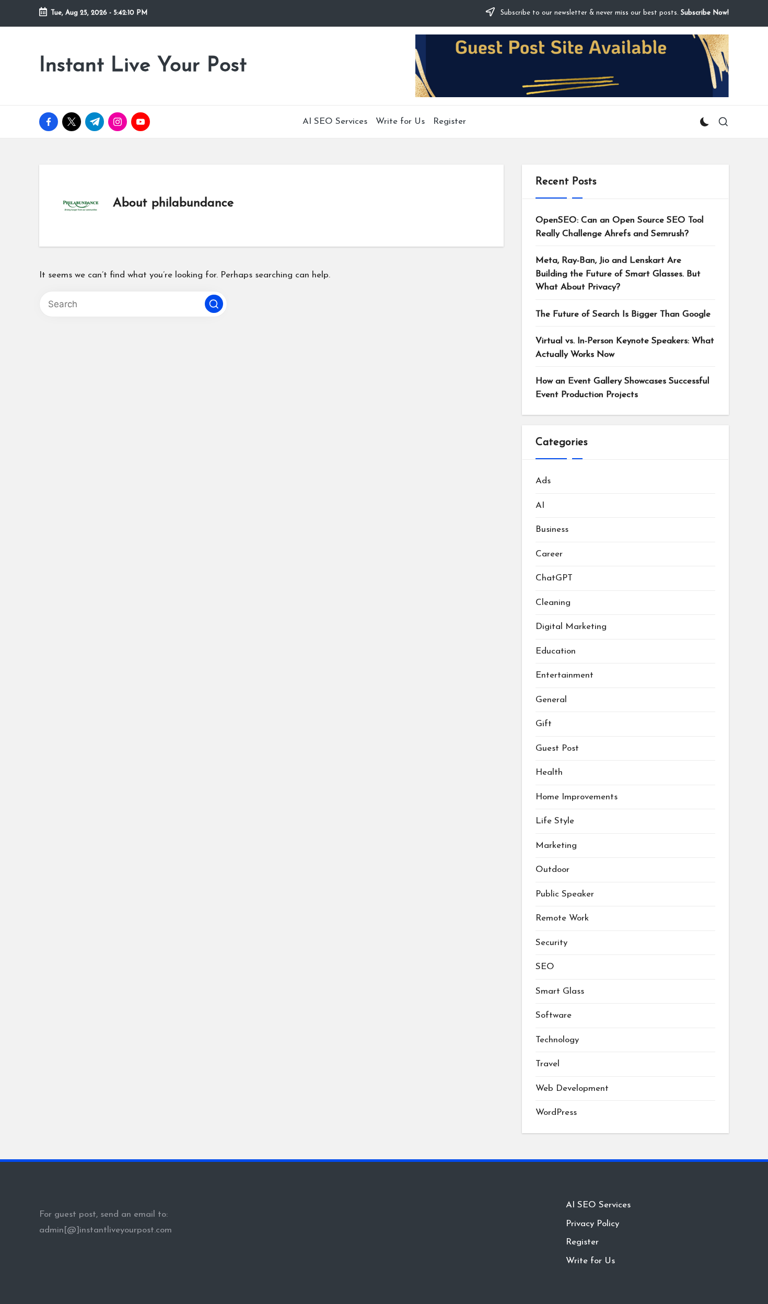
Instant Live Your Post (143, 65)
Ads (543, 480)
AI (540, 505)
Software (554, 1015)
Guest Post (557, 748)
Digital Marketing (571, 626)
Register (582, 1242)
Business (552, 529)
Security (551, 942)
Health (549, 772)
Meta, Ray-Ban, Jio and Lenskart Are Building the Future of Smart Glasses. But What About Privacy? (618, 274)
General (551, 699)
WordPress (556, 1112)
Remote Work (562, 918)
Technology (557, 1039)
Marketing (556, 845)
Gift (544, 723)
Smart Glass (560, 991)
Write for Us (590, 1260)
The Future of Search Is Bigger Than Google (623, 314)
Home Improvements (577, 797)
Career (549, 554)
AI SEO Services (598, 1205)
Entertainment (565, 675)
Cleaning (553, 602)
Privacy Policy (592, 1223)
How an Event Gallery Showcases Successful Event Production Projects (622, 388)
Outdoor (552, 869)
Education (556, 651)
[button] (214, 304)
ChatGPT (554, 578)
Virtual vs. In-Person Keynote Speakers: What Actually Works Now (625, 347)
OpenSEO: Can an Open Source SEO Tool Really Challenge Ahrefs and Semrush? (620, 227)
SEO (545, 966)
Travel (548, 1064)
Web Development (572, 1088)
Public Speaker (565, 894)
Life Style (555, 821)
